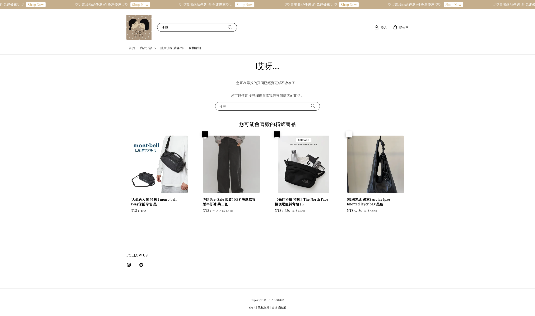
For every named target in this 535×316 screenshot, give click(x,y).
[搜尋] (230, 27)
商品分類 (146, 48)
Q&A (252, 307)
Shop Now (27, 4)
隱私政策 (263, 307)
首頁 (132, 48)
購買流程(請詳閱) (172, 48)
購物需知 (195, 48)
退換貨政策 (279, 307)
